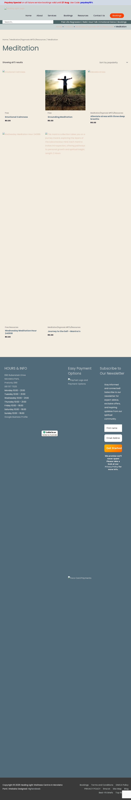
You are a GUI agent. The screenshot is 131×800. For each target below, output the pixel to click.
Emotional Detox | (108, 22)
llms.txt (106, 788)
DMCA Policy (122, 784)
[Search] (51, 22)
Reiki (85, 22)
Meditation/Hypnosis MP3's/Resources (28, 39)
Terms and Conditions (102, 784)
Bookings (122, 22)
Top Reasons (122, 792)
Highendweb (34, 788)
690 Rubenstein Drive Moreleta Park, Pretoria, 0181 (15, 379)
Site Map (117, 788)
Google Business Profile (16, 416)
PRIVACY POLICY (92, 788)
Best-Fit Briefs (106, 792)
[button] (117, 15)
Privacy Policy (111, 467)
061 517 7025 (10, 386)
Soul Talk (93, 22)
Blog (126, 788)
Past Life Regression (71, 22)
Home (5, 39)
